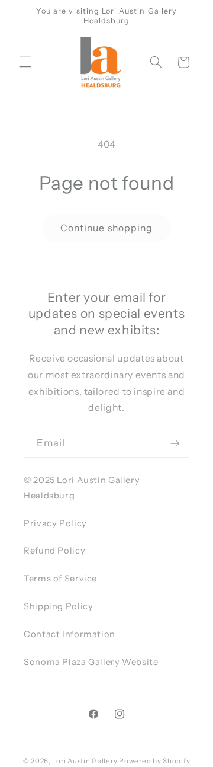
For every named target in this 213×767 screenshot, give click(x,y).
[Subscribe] (175, 443)
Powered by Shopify (154, 761)
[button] (24, 62)
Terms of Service (60, 578)
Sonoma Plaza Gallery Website (91, 662)
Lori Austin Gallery (84, 761)
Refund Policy (54, 550)
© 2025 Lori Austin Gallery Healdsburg (82, 488)
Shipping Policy (58, 606)
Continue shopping (106, 228)
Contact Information (69, 634)
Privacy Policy (55, 523)
